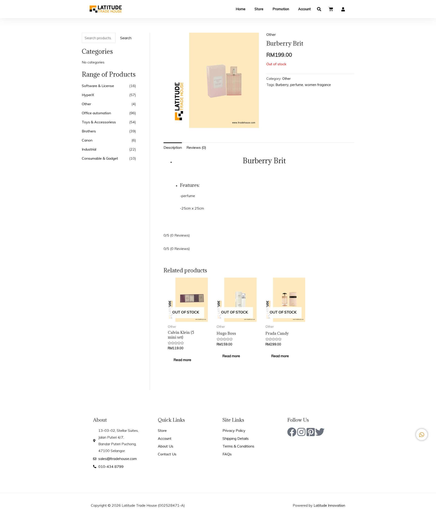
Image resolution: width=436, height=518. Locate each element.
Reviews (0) (196, 147)
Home (240, 9)
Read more (182, 359)
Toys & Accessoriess (99, 122)
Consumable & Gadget (100, 158)
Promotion (280, 9)
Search (125, 38)
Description (173, 147)
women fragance (318, 85)
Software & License (98, 85)
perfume (296, 85)
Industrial (89, 149)
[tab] (173, 147)
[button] (319, 9)
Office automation (96, 113)
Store (259, 9)
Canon (87, 140)
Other (86, 104)
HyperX (88, 95)
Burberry (282, 85)
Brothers (89, 131)
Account (304, 9)
